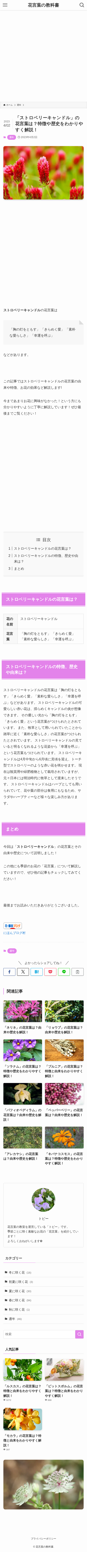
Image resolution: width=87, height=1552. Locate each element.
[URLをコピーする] (78, 972)
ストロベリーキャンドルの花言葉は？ (42, 548)
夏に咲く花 (20, 1291)
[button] (9, 972)
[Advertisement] (43, 56)
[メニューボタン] (5, 5)
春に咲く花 (20, 1300)
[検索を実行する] (79, 1334)
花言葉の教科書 (43, 5)
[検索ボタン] (82, 5)
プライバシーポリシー (43, 1538)
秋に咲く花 (19, 1309)
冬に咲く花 (20, 1272)
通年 (11, 137)
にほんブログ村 (14, 933)
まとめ (19, 568)
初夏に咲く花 (21, 1282)
